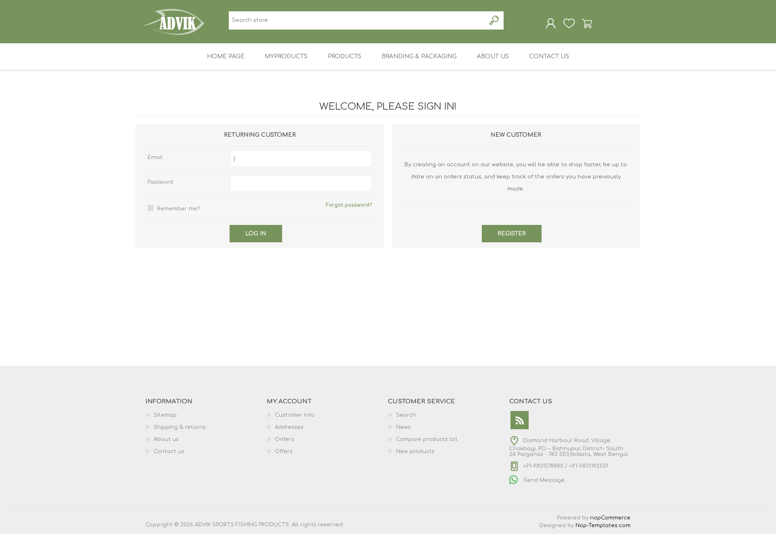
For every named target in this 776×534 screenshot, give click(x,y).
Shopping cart (587, 23)
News (403, 427)
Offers (284, 451)
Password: (161, 182)
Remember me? (178, 209)
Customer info (294, 415)
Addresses (289, 427)
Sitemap (165, 415)
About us (166, 439)
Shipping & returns (180, 427)
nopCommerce (610, 518)
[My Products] (569, 23)
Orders (284, 439)
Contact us (169, 451)
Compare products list (427, 439)
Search (406, 415)
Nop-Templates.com (603, 525)
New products (415, 451)
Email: (155, 157)
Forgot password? (349, 205)
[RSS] (519, 420)
